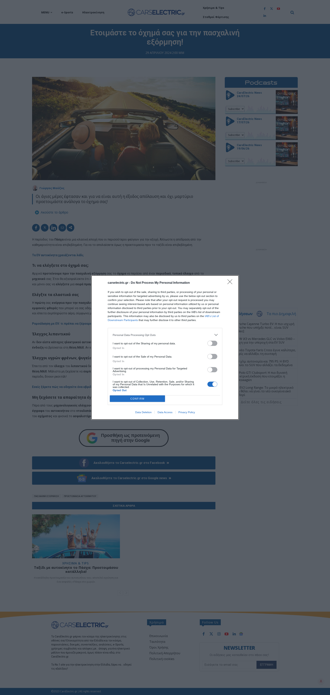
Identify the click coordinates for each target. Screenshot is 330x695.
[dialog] (165, 347)
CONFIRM (137, 398)
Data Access (165, 412)
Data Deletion (143, 412)
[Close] (231, 283)
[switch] (212, 343)
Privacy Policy (186, 412)
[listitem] (165, 335)
